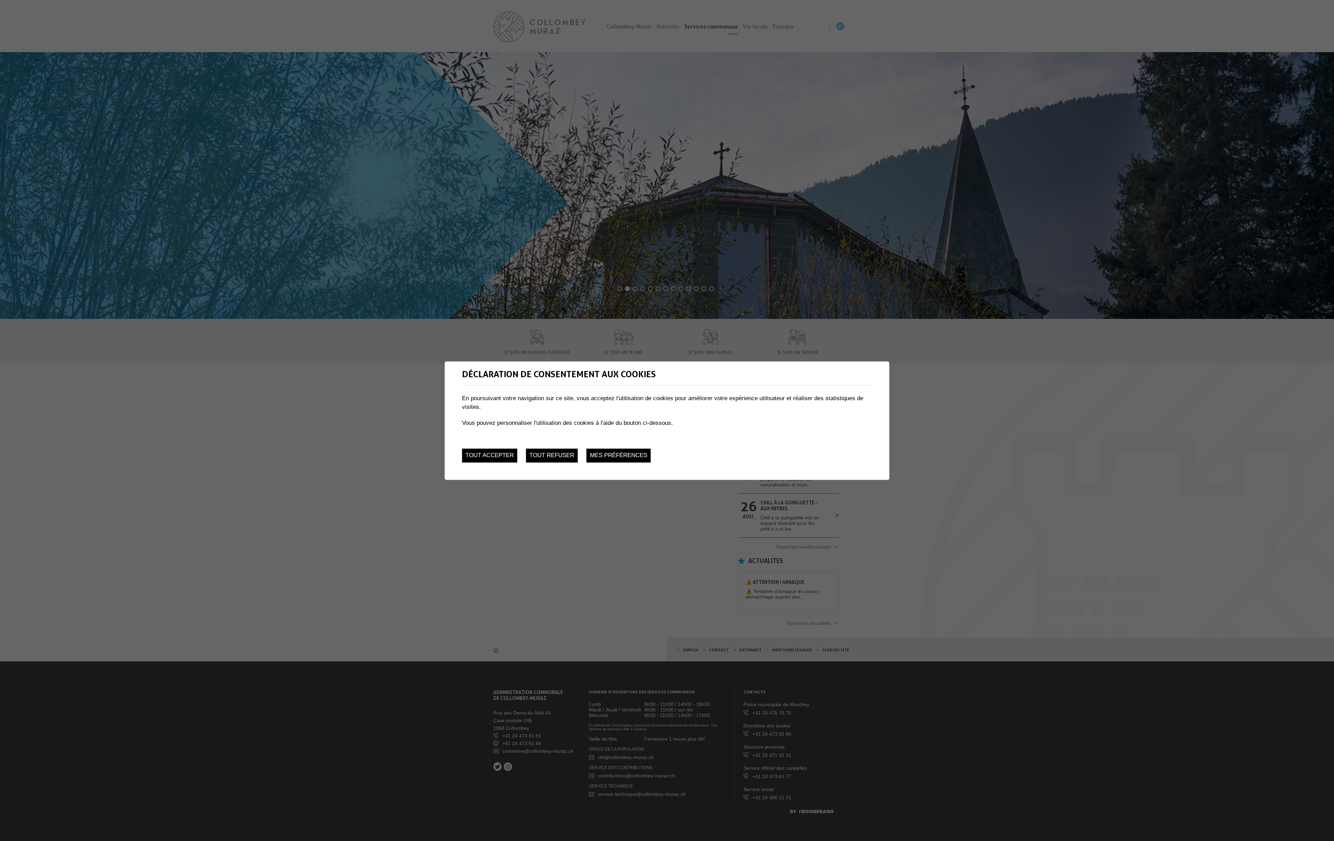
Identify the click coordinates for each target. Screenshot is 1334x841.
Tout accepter (490, 455)
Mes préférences (618, 455)
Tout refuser (551, 455)
